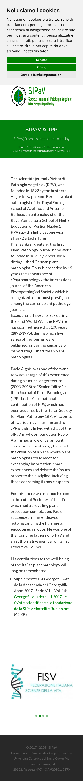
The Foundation (55, 146)
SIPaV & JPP (64, 150)
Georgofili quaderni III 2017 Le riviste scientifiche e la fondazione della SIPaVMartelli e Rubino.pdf (43, 602)
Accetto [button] (41, 60)
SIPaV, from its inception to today (34, 150)
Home (21, 146)
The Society (36, 146)
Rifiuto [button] (41, 67)
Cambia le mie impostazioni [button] (41, 75)
